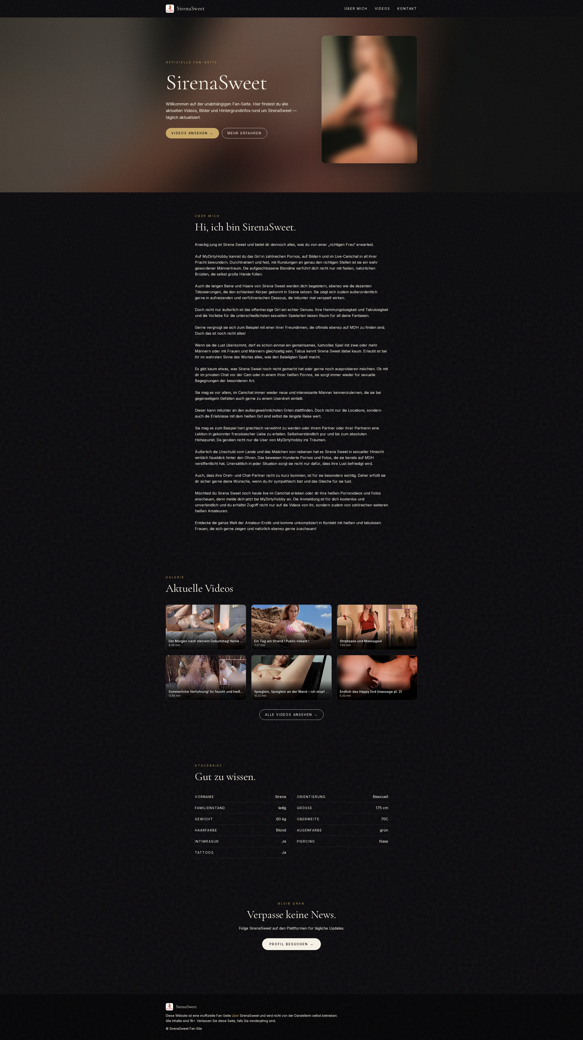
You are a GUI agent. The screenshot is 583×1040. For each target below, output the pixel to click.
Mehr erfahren (244, 133)
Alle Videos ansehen (291, 714)
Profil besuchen (291, 944)
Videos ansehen (192, 133)
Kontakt (407, 8)
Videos (382, 8)
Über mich (356, 8)
